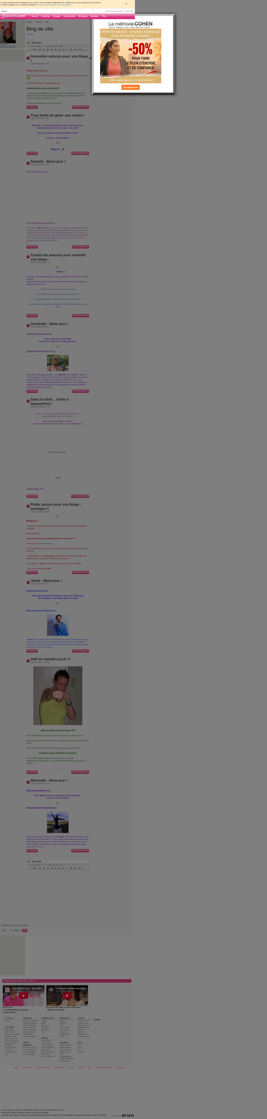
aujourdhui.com (14, 16)
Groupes (56, 16)
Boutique (94, 16)
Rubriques (82, 16)
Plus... (104, 16)
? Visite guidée (129, 11)
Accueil (35, 16)
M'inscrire (108, 11)
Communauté (69, 16)
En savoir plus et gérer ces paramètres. (54, 5)
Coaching (45, 16)
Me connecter (118, 11)
